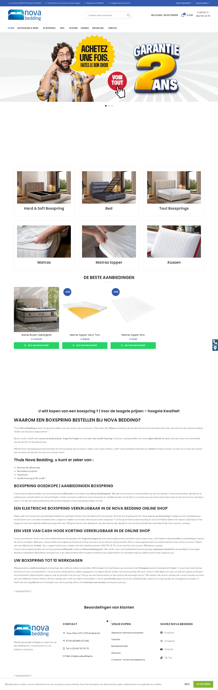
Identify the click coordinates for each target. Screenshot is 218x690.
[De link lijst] (182, 632)
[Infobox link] (44, 191)
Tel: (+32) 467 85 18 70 (77, 648)
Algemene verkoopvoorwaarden (127, 632)
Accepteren (203, 684)
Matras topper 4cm (133, 334)
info (187, 684)
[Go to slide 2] (109, 106)
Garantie (115, 639)
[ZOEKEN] (128, 15)
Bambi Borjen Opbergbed (36, 334)
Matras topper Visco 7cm (85, 334)
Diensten (116, 652)
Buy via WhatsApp (38, 345)
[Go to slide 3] (112, 106)
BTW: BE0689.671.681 (77, 640)
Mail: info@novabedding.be (79, 656)
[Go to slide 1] (106, 106)
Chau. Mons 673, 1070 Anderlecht (83, 633)
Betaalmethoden (119, 646)
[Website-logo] (24, 15)
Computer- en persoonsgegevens (128, 659)
